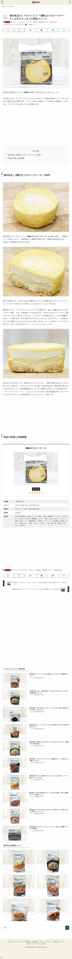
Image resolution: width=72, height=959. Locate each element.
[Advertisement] (36, 412)
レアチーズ (29, 22)
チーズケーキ (21, 22)
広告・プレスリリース (33, 943)
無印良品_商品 (53, 22)
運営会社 (28, 942)
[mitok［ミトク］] (36, 2)
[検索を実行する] (67, 928)
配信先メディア (58, 942)
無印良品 (7, 22)
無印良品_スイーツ (43, 22)
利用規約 (35, 942)
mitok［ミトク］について (16, 942)
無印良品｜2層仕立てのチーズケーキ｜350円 (24, 155)
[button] (1, 957)
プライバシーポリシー (46, 942)
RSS (43, 943)
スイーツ (15, 22)
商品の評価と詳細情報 (16, 158)
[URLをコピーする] (64, 30)
